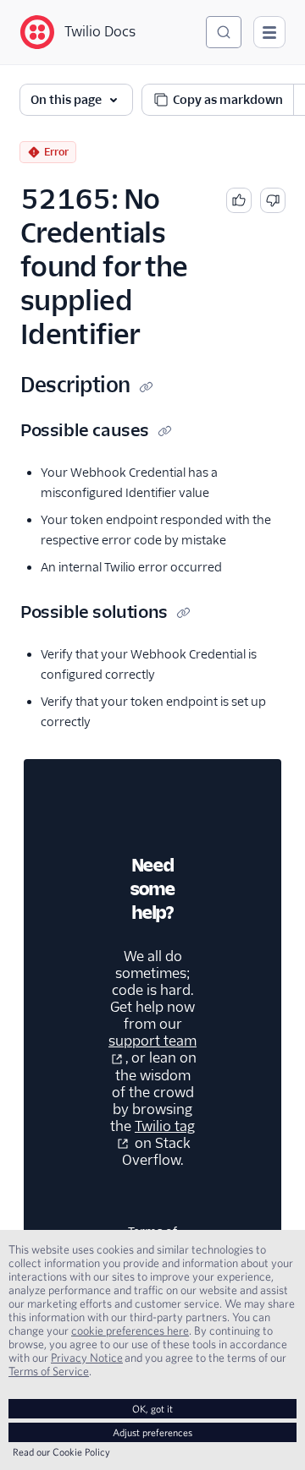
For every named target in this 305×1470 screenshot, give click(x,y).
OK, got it (152, 1408)
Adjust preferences (152, 1432)
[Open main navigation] (269, 32)
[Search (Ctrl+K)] (224, 32)
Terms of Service (48, 1371)
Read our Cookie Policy (61, 1451)
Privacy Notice (87, 1357)
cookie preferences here (130, 1330)
